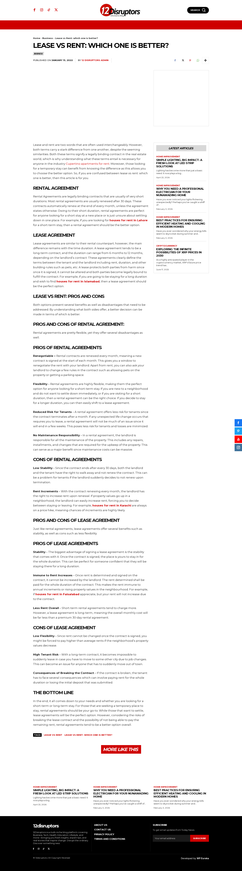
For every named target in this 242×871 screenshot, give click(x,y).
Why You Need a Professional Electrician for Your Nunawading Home (180, 192)
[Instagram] (42, 10)
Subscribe (199, 838)
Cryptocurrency (166, 246)
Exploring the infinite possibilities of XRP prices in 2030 (179, 252)
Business (47, 38)
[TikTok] (49, 10)
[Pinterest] (190, 60)
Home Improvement (168, 156)
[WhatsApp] (197, 60)
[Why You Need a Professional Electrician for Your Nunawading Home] (121, 770)
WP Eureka (203, 858)
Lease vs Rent (53, 735)
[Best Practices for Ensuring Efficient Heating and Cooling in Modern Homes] (181, 770)
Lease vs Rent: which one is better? (88, 735)
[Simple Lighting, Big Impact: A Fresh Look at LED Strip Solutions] (60, 770)
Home (36, 38)
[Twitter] (56, 10)
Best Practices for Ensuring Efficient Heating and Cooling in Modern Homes (180, 223)
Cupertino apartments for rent (87, 163)
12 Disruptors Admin (94, 60)
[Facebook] (34, 10)
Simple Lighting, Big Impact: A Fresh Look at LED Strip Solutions (179, 163)
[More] (205, 60)
